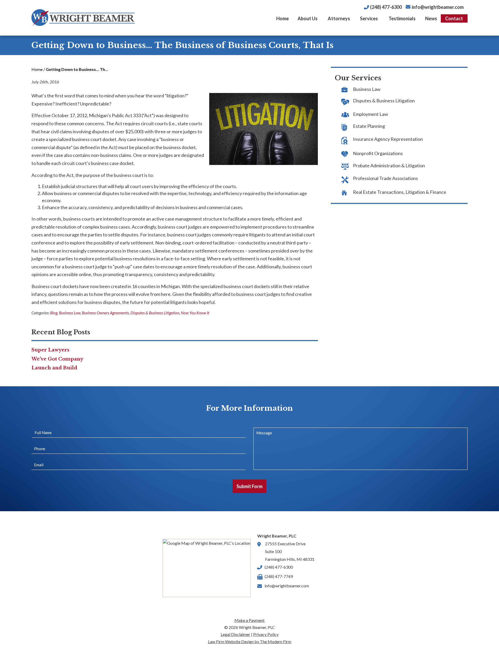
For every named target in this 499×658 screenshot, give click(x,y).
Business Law (69, 312)
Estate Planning (369, 126)
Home (282, 18)
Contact (454, 18)
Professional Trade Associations (385, 178)
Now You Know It (195, 312)
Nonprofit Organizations (378, 153)
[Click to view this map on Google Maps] (206, 568)
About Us (308, 18)
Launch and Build (54, 368)
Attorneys (339, 18)
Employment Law (370, 114)
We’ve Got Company (57, 359)
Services (369, 18)
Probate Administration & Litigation (389, 165)
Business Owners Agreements (105, 312)
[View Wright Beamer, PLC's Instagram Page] (292, 598)
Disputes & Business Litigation (154, 312)
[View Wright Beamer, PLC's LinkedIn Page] (272, 598)
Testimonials (402, 18)
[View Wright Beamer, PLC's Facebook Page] (262, 598)
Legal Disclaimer (235, 634)
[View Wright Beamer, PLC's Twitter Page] (282, 598)
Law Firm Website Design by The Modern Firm (249, 641)
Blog (53, 312)
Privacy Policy (266, 634)
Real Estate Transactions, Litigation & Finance (399, 192)
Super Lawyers (50, 350)
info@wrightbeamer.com (438, 7)
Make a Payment (249, 620)
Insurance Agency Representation (388, 139)
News (431, 18)
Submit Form (249, 486)
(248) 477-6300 (386, 7)
